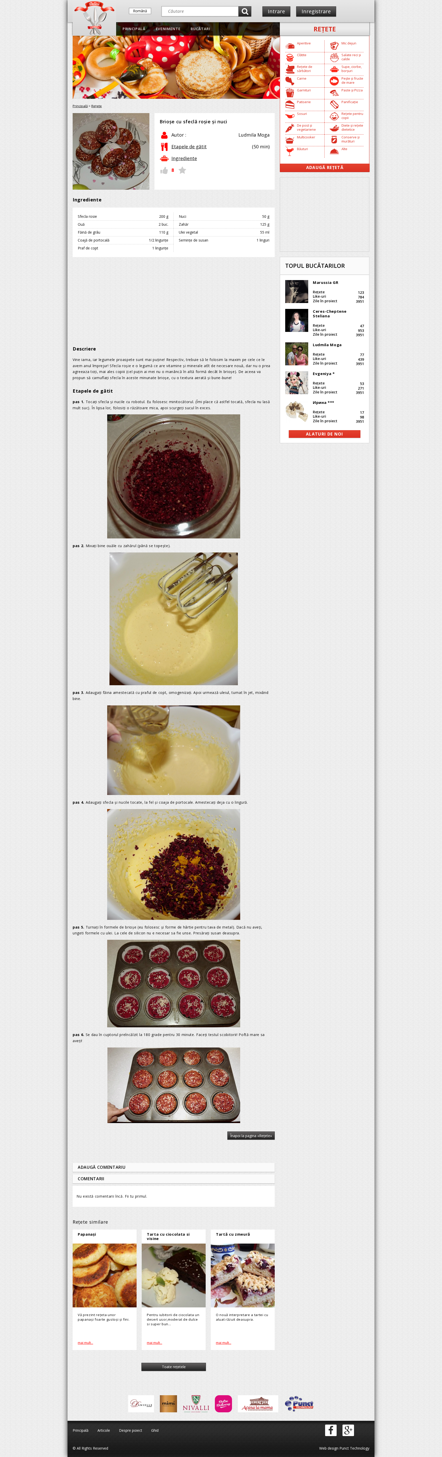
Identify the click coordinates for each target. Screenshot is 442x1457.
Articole (103, 1430)
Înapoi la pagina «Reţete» (251, 1135)
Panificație (349, 102)
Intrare (276, 11)
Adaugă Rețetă (325, 167)
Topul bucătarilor (315, 265)
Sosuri (302, 113)
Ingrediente (184, 158)
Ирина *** (323, 402)
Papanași (87, 1234)
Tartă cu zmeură (233, 1234)
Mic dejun (348, 43)
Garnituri (304, 90)
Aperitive (304, 43)
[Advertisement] (174, 298)
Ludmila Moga (327, 344)
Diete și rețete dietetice (352, 127)
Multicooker (306, 137)
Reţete (325, 29)
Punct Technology (353, 1448)
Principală (134, 28)
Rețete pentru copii (352, 115)
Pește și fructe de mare (352, 80)
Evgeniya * (324, 373)
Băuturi (302, 149)
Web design (328, 1448)
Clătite (301, 55)
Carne (301, 78)
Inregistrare (316, 11)
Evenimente (168, 28)
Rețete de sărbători (304, 68)
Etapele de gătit (189, 146)
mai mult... (85, 1343)
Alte (344, 149)
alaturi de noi (324, 434)
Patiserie (304, 102)
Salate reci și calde (351, 57)
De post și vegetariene (306, 127)
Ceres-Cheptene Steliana (329, 313)
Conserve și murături (350, 139)
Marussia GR (325, 282)
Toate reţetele (174, 1366)
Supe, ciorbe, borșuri (351, 68)
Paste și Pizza (352, 90)
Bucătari (200, 28)
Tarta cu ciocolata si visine (168, 1236)
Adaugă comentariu (101, 1167)
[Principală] (94, 33)
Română (140, 10)
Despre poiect (130, 1430)
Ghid (155, 1430)
